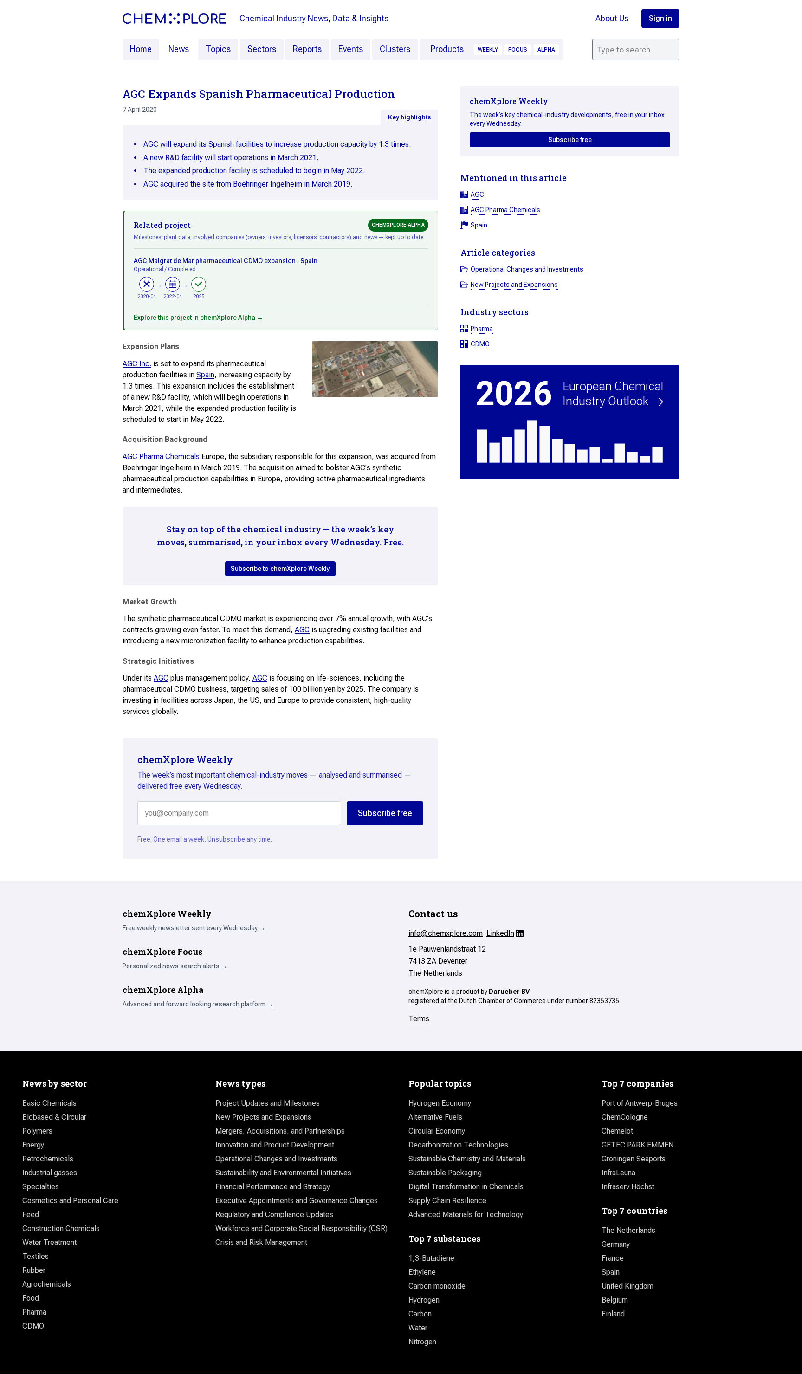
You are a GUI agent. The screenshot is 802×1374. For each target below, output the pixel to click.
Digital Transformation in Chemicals (466, 1186)
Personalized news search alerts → (175, 966)
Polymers (37, 1131)
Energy (33, 1145)
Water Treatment (49, 1242)
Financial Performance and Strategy (272, 1186)
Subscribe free (570, 139)
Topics (218, 49)
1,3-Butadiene (431, 1258)
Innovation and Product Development (274, 1145)
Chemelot (617, 1131)
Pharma (34, 1312)
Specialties (40, 1186)
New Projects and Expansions (263, 1117)
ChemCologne (625, 1117)
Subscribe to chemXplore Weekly (280, 568)
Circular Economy (436, 1131)
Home (141, 49)
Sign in (660, 18)
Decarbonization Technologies (458, 1145)
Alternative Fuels (435, 1117)
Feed (30, 1214)
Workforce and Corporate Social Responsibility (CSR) (301, 1228)
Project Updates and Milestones (267, 1103)
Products (447, 49)
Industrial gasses (49, 1172)
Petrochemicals (47, 1158)
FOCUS (517, 49)
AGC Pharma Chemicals (161, 456)
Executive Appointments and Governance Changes (296, 1200)
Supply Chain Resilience (447, 1200)
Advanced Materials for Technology (465, 1214)
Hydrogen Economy (439, 1103)
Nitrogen (422, 1341)
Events (350, 49)
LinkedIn (500, 933)
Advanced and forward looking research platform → (198, 1004)
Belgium (615, 1300)
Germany (616, 1244)
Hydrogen (424, 1300)
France (613, 1258)
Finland (613, 1313)
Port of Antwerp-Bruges (640, 1103)
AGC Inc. (137, 363)
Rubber (33, 1270)
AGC (150, 144)
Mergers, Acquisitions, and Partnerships (280, 1131)
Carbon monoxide (437, 1286)
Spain (205, 374)
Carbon (420, 1313)
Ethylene (422, 1272)
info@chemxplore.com (445, 933)
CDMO (33, 1326)
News (178, 49)
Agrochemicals (46, 1284)
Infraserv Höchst (628, 1186)
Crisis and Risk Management (261, 1242)
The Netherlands (628, 1230)
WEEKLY (488, 49)
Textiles (35, 1256)
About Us (611, 18)
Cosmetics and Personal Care (70, 1200)
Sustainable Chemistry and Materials (467, 1158)
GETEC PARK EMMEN (637, 1145)
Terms (418, 1018)
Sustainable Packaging (445, 1172)
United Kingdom (627, 1286)
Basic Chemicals (49, 1103)
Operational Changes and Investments (276, 1158)
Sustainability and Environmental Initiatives (283, 1172)
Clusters (395, 49)
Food (30, 1298)
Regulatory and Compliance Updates (274, 1214)
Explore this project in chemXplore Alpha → (198, 317)
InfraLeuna (618, 1172)
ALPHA (546, 49)
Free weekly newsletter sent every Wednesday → (194, 928)
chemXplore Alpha (398, 225)
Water (417, 1327)
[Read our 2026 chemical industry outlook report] (569, 422)
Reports (307, 49)
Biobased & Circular (54, 1117)
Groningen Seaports (634, 1158)
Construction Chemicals (61, 1228)
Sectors (261, 49)
